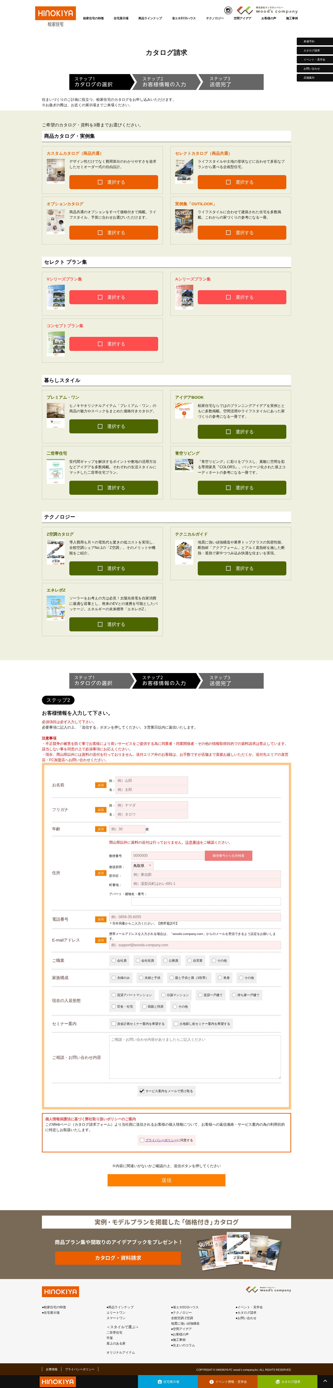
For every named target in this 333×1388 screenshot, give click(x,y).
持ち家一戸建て (248, 995)
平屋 (109, 1338)
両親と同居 (156, 1006)
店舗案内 (309, 77)
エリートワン (115, 1312)
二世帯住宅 (114, 1332)
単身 (226, 978)
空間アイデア (242, 18)
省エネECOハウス (184, 18)
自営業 (198, 960)
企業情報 (52, 1369)
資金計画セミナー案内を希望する (141, 1024)
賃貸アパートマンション (134, 995)
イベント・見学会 (314, 59)
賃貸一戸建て (213, 995)
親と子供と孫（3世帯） (192, 978)
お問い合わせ (312, 68)
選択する (116, 182)
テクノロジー (215, 18)
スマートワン (115, 1318)
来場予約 (309, 41)
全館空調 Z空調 (182, 1318)
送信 (166, 1180)
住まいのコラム (184, 1345)
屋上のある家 (115, 1343)
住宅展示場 (121, 18)
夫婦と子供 (152, 978)
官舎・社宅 (125, 1006)
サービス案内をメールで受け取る (169, 1091)
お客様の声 (268, 18)
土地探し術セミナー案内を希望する (204, 1024)
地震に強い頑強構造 (185, 1323)
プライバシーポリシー (161, 1140)
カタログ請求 (312, 50)
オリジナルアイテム (120, 1352)
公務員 (173, 960)
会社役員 (147, 960)
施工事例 (292, 18)
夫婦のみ (123, 978)
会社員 (122, 960)
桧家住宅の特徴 (93, 18)
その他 (222, 960)
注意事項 (192, 842)
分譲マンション (178, 995)
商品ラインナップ (150, 18)
